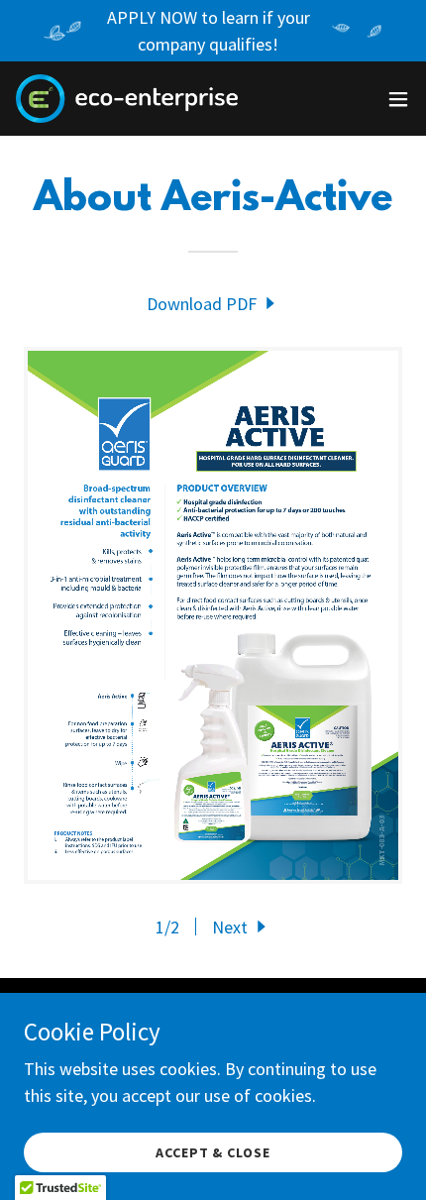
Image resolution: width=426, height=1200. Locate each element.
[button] (398, 99)
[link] (127, 98)
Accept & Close (213, 1152)
